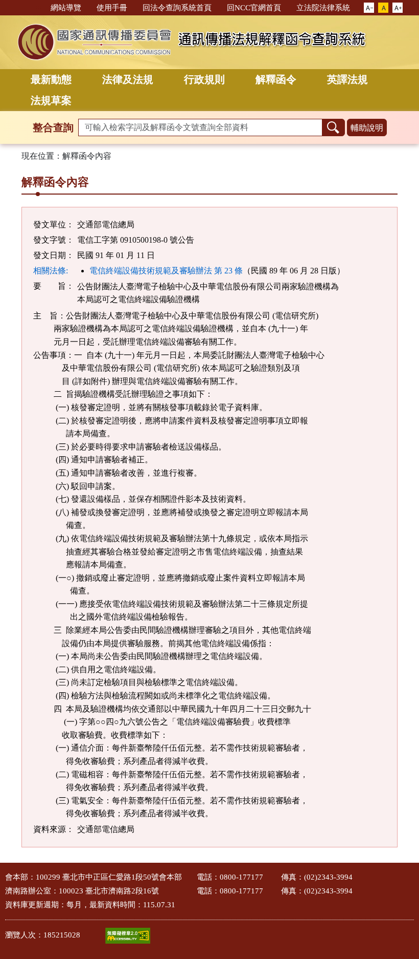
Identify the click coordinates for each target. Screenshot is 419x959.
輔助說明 (367, 127)
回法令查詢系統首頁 (177, 8)
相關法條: (50, 270)
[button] (369, 8)
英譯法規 (347, 79)
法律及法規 (127, 79)
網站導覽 (66, 8)
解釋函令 (275, 79)
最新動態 (51, 79)
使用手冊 (112, 8)
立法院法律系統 (323, 8)
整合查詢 (53, 127)
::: (38, 7)
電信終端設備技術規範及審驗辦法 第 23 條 (166, 270)
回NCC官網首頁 (254, 8)
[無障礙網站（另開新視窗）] (127, 936)
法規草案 (51, 100)
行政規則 (204, 79)
